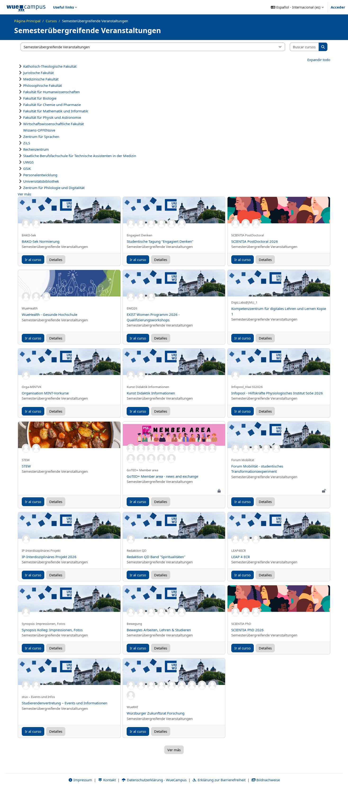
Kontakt (109, 779)
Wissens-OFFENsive (39, 130)
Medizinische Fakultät (40, 79)
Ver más (24, 194)
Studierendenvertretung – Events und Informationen (64, 703)
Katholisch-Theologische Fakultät (49, 66)
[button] (297, 7)
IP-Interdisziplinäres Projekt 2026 (49, 556)
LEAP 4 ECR (240, 556)
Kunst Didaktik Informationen (151, 393)
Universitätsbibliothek (41, 181)
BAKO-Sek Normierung (40, 241)
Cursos (51, 20)
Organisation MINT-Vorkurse (45, 393)
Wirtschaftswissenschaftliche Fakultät (53, 123)
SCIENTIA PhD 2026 (247, 629)
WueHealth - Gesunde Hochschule (49, 314)
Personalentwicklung (40, 174)
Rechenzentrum (36, 149)
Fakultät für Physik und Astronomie (52, 117)
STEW (26, 466)
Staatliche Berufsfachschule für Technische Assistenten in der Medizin (79, 155)
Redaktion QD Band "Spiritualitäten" (156, 556)
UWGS (28, 162)
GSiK (27, 168)
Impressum (82, 779)
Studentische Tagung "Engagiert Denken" (160, 241)
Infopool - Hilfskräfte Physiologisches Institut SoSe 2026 (277, 393)
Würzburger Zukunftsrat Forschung (155, 713)
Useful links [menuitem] (63, 7)
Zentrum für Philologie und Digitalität (54, 187)
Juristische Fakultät (38, 72)
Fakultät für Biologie (39, 98)
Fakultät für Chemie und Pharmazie (52, 104)
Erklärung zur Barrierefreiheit (221, 779)
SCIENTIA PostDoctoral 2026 (254, 241)
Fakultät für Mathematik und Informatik (55, 111)
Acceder (338, 7)
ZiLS (26, 143)
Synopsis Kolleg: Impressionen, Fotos (52, 629)
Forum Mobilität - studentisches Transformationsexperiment (257, 469)
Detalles (55, 259)
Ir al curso (33, 259)
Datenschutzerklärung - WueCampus (156, 779)
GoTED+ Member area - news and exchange (162, 476)
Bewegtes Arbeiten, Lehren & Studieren (159, 629)
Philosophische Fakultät (42, 85)
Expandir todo (318, 59)
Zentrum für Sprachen (41, 136)
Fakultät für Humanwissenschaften (51, 91)
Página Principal (27, 20)
